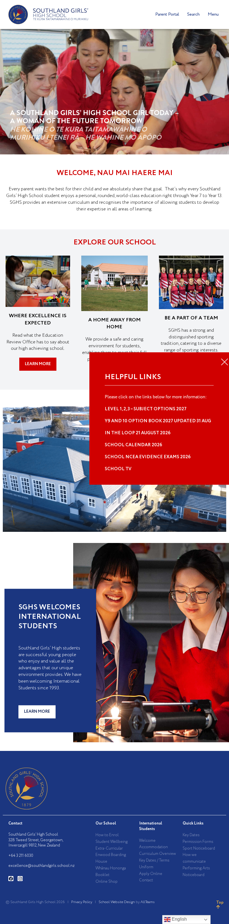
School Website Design (117, 902)
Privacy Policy (81, 902)
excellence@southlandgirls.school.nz (41, 866)
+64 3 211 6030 (20, 855)
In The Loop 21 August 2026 (138, 433)
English (179, 919)
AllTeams (147, 902)
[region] (114, 91)
